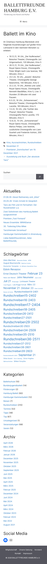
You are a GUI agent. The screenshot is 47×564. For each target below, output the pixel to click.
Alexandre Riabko (22, 260)
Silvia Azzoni (7, 358)
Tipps (5, 413)
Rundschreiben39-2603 (17, 351)
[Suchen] (40, 176)
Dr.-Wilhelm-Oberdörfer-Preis (28, 266)
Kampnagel (15, 281)
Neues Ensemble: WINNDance (17, 222)
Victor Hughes (28, 358)
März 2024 (8, 509)
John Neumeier (25, 277)
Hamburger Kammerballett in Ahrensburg (22, 234)
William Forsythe (20, 361)
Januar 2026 (9, 454)
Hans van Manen (9, 278)
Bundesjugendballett (12, 385)
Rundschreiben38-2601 (17, 347)
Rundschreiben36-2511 (21, 339)
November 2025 (10, 462)
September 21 (26, 355)
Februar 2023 (9, 517)
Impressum (27, 553)
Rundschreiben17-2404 (21, 305)
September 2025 (11, 470)
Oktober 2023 (9, 513)
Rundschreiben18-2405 (19, 309)
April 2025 (8, 482)
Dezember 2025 (10, 458)
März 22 (31, 284)
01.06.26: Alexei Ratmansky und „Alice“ (21, 197)
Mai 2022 (7, 521)
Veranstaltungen (10, 424)
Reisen (6, 401)
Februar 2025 (9, 490)
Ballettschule (9, 381)
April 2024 (8, 505)
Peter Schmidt (39, 288)
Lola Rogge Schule (19, 285)
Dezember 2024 (10, 493)
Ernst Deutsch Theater (14, 273)
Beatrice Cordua (26, 263)
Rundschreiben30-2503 (16, 326)
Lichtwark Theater (27, 281)
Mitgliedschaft (11, 550)
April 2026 (8, 443)
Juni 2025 (7, 474)
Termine (7, 409)
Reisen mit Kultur (8, 292)
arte (29, 260)
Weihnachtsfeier (8, 361)
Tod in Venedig (18, 358)
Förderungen (9, 389)
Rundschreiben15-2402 (19, 295)
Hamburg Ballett (10, 393)
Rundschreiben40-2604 (10, 355)
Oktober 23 (27, 288)
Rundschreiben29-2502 (21, 322)
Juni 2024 (8, 497)
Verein (6, 428)
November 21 (13, 146)
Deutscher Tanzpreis (11, 266)
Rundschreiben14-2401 (26, 291)
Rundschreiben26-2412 (18, 313)
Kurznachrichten (19, 142)
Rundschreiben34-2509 (19, 330)
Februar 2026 (9, 451)
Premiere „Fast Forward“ (14, 218)
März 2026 (8, 447)
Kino (9, 142)
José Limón (38, 278)
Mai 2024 (7, 501)
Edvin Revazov (12, 269)
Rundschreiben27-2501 (17, 317)
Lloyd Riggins (7, 285)
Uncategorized (10, 420)
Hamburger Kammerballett (15, 397)
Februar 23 (35, 273)
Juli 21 (7, 281)
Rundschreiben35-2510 (18, 334)
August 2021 (9, 525)
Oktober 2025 (9, 466)
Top (5, 417)
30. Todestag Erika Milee (14, 226)
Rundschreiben (34, 142)
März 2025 (8, 486)
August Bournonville (11, 263)
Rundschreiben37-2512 (17, 343)
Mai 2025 (7, 478)
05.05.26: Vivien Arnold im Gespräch (20, 201)
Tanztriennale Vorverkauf (14, 230)
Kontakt (18, 553)
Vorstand (38, 550)
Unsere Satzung (25, 550)
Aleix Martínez (9, 260)
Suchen (6, 172)
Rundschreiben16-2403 (19, 300)
